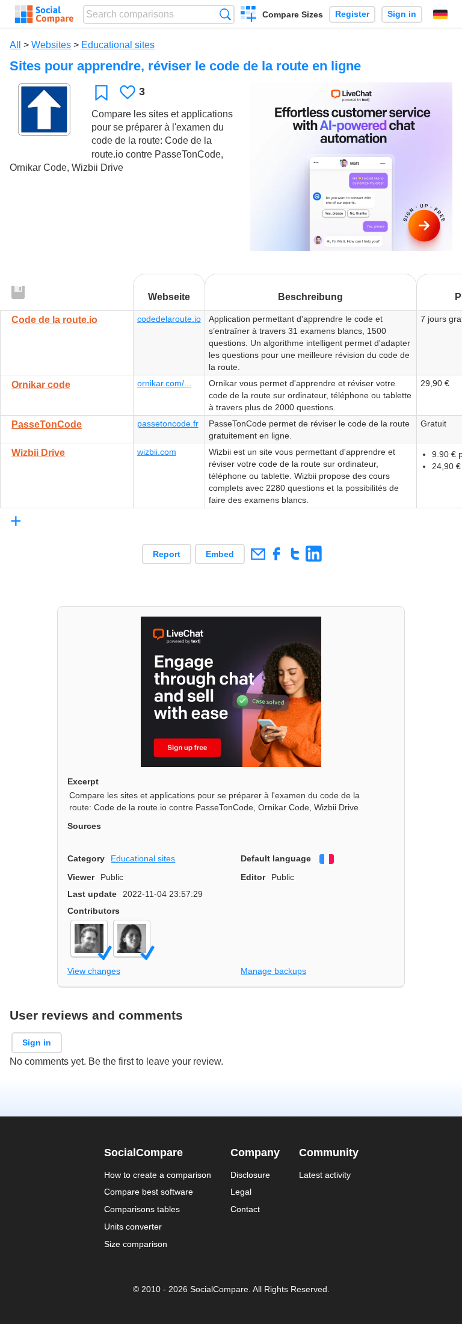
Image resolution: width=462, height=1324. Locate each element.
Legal (240, 1191)
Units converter (133, 1226)
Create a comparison (249, 15)
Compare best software (148, 1191)
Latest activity (325, 1175)
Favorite (101, 92)
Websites (51, 45)
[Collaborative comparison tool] (44, 14)
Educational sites (118, 45)
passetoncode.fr (168, 423)
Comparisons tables (142, 1209)
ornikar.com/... (164, 383)
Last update (92, 894)
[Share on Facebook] (276, 554)
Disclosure (250, 1175)
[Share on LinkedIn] (314, 554)
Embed (220, 554)
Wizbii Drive (38, 453)
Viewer (80, 877)
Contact (245, 1209)
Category (86, 858)
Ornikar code (40, 385)
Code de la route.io (54, 320)
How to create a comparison (157, 1175)
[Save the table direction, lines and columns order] (18, 293)
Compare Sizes (292, 14)
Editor (253, 877)
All (15, 45)
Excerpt (83, 781)
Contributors (93, 911)
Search (225, 14)
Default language (276, 858)
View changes (93, 971)
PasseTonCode (46, 424)
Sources (84, 826)
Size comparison (135, 1244)
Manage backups (273, 971)
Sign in (401, 14)
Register (352, 14)
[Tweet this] (295, 554)
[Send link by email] (258, 554)
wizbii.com (156, 452)
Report (166, 554)
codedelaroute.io (169, 319)
